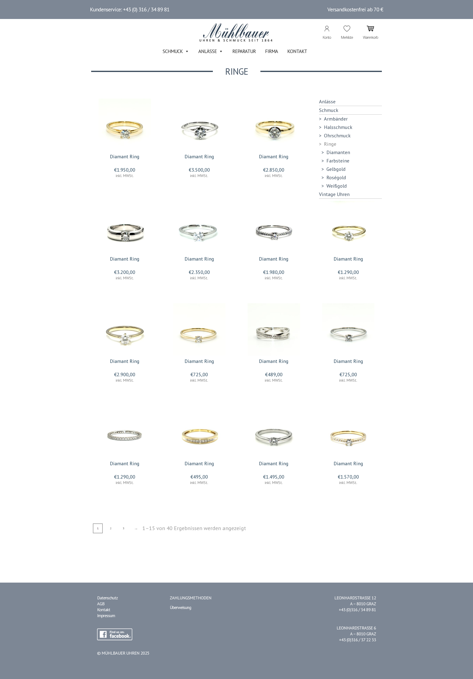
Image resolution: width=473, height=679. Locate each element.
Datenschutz (107, 598)
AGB (100, 604)
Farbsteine (337, 161)
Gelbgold (336, 169)
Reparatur (244, 51)
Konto (327, 37)
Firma (271, 51)
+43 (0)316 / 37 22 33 (357, 640)
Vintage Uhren (334, 194)
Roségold (336, 177)
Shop (364, 80)
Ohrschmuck (337, 135)
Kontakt (297, 51)
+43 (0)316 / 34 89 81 (357, 609)
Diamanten (338, 152)
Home (353, 80)
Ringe (330, 144)
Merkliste (347, 37)
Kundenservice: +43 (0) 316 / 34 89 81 (129, 9)
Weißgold (336, 186)
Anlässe (207, 51)
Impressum (106, 615)
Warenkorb (370, 37)
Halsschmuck (338, 127)
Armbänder (336, 119)
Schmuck (173, 51)
